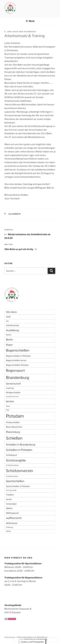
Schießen (14, 438)
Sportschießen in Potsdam (18, 486)
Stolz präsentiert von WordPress (32, 637)
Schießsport (11, 455)
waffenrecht (14, 518)
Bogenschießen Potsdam (17, 365)
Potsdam (15, 416)
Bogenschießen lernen (16, 360)
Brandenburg (17, 377)
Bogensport (15, 370)
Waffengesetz (12, 513)
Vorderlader (11, 504)
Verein (9, 499)
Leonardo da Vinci (12, 397)
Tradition (10, 495)
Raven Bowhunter (14, 427)
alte (7, 321)
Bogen (9, 344)
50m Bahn (11, 312)
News (8, 406)
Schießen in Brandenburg (20, 444)
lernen (10, 401)
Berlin (9, 339)
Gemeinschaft (13, 383)
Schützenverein (19, 471)
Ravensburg (13, 431)
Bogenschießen (17, 350)
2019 (8, 317)
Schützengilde (16, 460)
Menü (31, 21)
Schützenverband (12, 465)
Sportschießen (15, 481)
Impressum (9, 637)
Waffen (9, 508)
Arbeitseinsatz (12, 325)
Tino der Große (11, 490)
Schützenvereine (12, 476)
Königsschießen (13, 392)
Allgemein (14, 214)
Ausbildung (12, 330)
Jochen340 (30, 32)
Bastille (8, 335)
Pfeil (7, 410)
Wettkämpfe (11, 523)
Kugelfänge (10, 388)
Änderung (9, 527)
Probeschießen (13, 422)
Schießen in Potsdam (19, 450)
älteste (8, 531)
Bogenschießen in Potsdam (18, 356)
